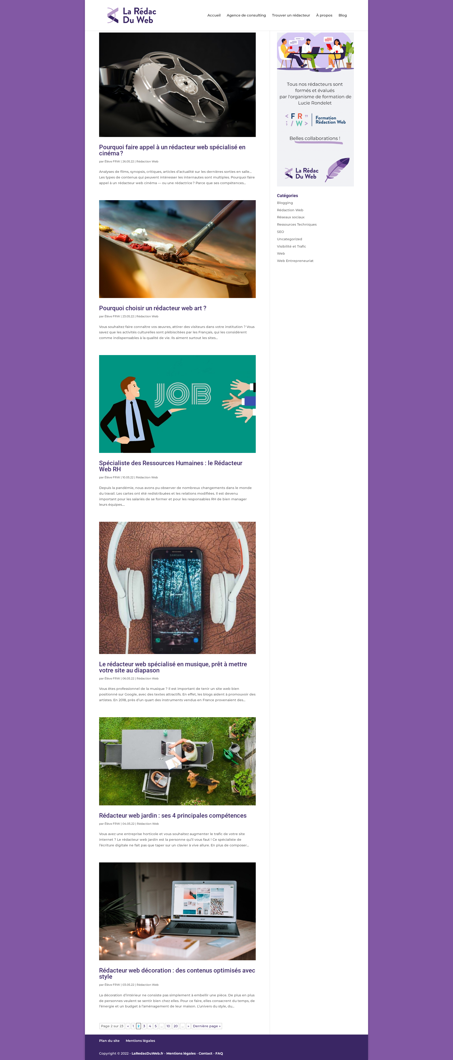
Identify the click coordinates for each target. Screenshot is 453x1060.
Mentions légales (140, 1041)
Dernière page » (207, 1026)
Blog (343, 15)
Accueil (214, 15)
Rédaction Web (147, 161)
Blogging (285, 203)
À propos (324, 15)
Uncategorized (289, 239)
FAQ (219, 1053)
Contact (205, 1053)
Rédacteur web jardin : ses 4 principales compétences (173, 815)
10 (168, 1026)
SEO (280, 232)
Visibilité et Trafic (291, 246)
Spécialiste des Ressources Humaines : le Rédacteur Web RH (170, 466)
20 (176, 1026)
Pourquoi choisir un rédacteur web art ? (152, 308)
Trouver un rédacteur (291, 15)
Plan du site (109, 1041)
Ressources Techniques (297, 224)
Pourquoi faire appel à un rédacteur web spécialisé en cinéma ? (172, 150)
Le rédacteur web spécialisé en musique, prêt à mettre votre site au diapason (173, 667)
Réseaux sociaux (291, 217)
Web (281, 253)
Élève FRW (112, 161)
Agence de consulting (246, 15)
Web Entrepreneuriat (295, 261)
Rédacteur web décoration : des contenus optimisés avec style (177, 973)
